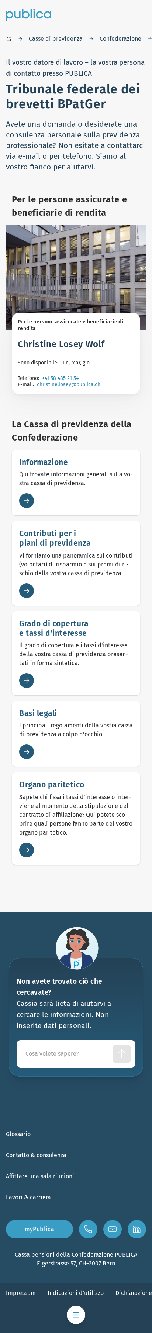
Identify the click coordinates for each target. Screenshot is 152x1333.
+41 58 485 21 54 (60, 378)
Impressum (21, 1292)
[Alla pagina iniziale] (28, 15)
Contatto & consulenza (36, 1155)
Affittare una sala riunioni (40, 1176)
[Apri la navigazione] (76, 1315)
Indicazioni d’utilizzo (76, 1292)
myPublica (40, 1229)
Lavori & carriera (28, 1197)
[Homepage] (9, 39)
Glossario (18, 1134)
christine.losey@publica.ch (68, 384)
